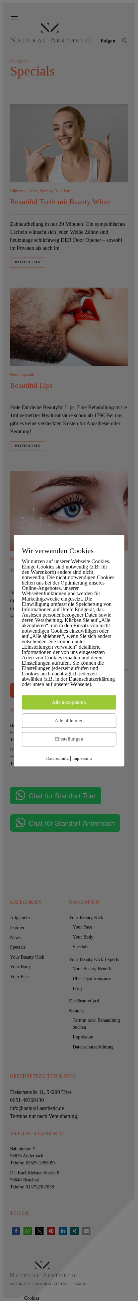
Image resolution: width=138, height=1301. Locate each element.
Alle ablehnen (69, 720)
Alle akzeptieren (69, 702)
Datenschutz (57, 758)
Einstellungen (69, 739)
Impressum (82, 758)
